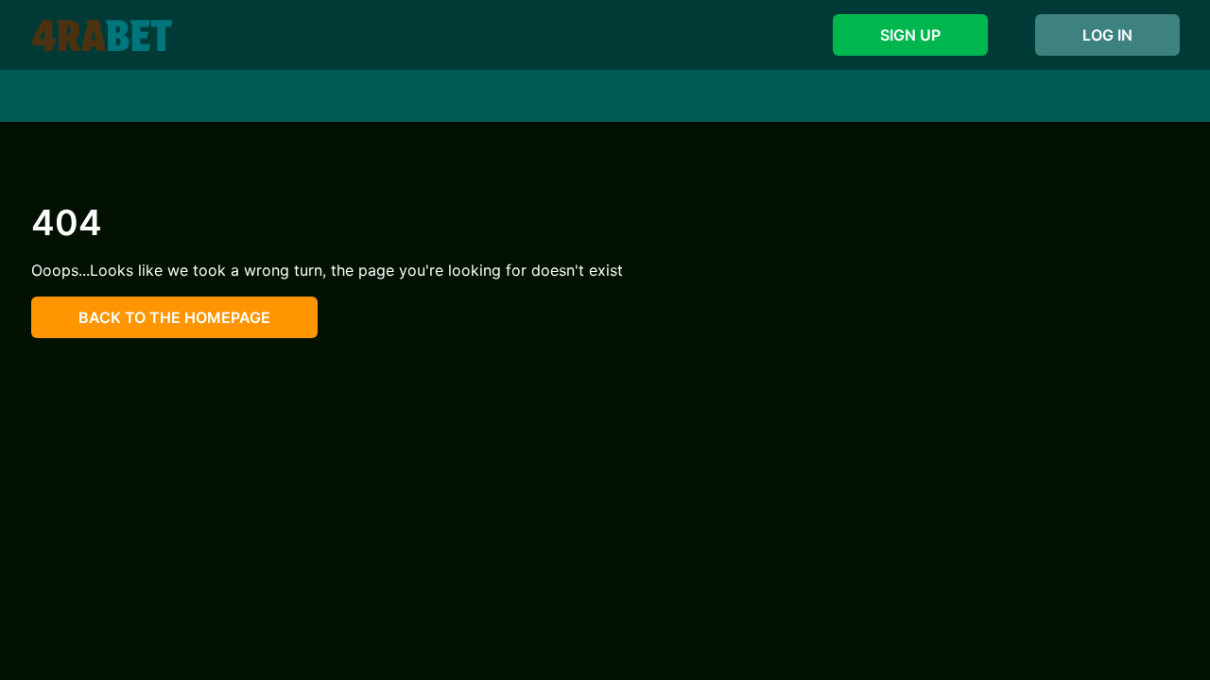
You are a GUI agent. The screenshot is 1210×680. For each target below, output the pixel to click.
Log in (1107, 35)
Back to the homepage (174, 317)
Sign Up (910, 35)
